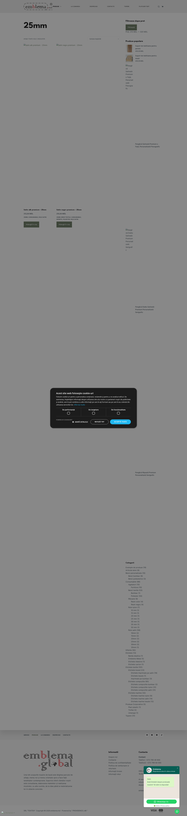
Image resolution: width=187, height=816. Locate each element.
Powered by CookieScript (64, 420)
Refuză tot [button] (99, 422)
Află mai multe (79, 405)
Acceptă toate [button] (120, 422)
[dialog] (93, 408)
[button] (80, 422)
